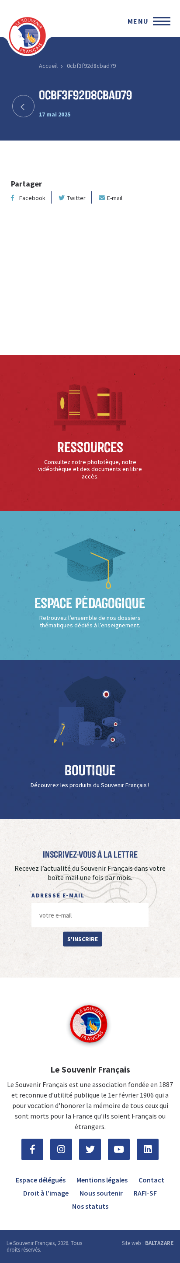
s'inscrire (82, 939)
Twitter (76, 198)
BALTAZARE (159, 1243)
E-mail (114, 198)
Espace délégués (41, 1179)
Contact (151, 1179)
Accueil (48, 66)
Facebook (32, 198)
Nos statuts (90, 1206)
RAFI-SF (145, 1193)
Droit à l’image (46, 1193)
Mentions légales (102, 1179)
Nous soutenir (101, 1193)
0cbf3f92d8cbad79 (91, 66)
